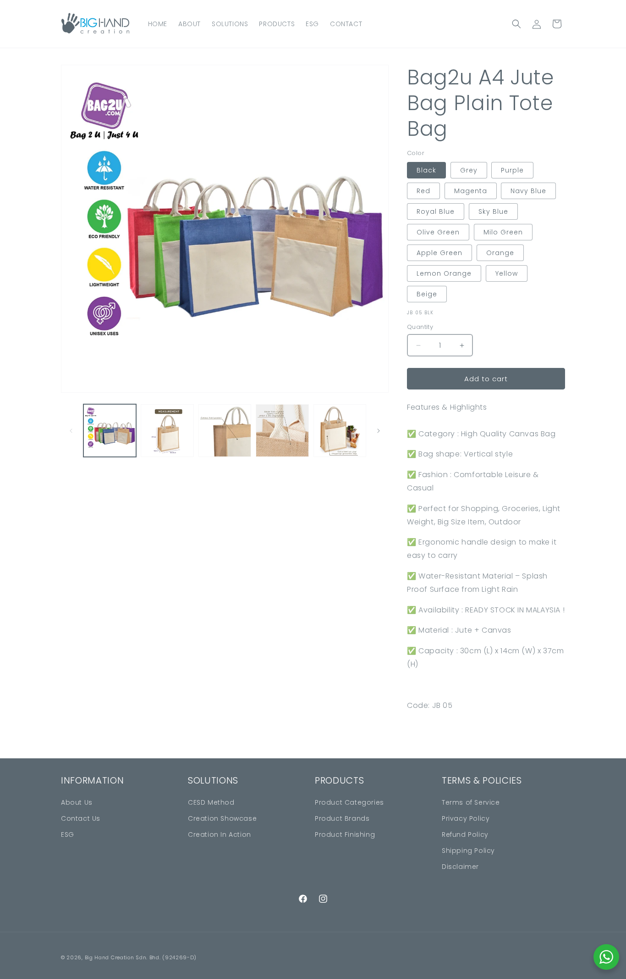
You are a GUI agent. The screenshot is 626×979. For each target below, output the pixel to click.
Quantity (420, 327)
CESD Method (211, 802)
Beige (427, 294)
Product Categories (349, 802)
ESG (67, 834)
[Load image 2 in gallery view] (167, 430)
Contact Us (80, 818)
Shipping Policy (468, 850)
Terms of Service (471, 802)
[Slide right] (378, 431)
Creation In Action (219, 834)
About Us (77, 802)
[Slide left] (71, 431)
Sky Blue (493, 211)
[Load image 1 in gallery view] (109, 430)
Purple (512, 170)
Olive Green (438, 232)
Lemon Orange (444, 273)
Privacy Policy (465, 818)
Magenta (470, 190)
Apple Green (439, 252)
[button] (516, 24)
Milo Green (503, 232)
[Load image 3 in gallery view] (224, 430)
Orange (500, 252)
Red (423, 190)
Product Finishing (345, 834)
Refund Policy (465, 834)
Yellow (506, 273)
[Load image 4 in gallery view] (282, 430)
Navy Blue (528, 190)
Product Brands (342, 818)
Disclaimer (460, 866)
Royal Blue (436, 211)
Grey (469, 170)
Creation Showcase (222, 818)
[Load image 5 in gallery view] (339, 430)
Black (426, 170)
